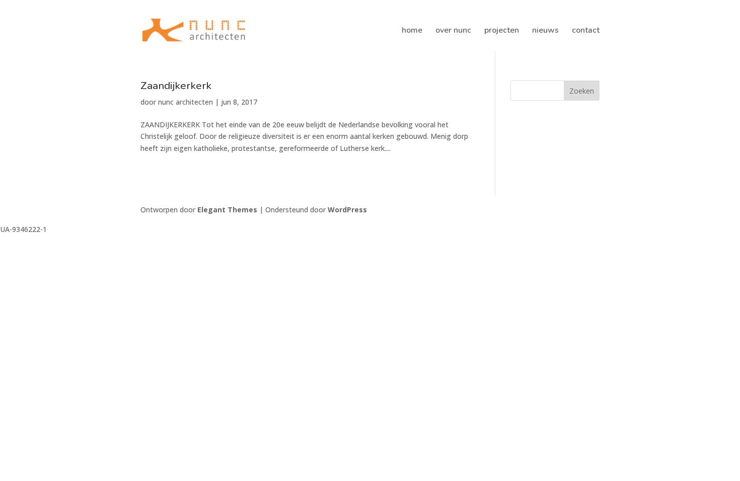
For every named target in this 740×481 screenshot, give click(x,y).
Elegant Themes (227, 209)
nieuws (545, 31)
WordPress (347, 209)
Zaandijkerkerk (175, 85)
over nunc (453, 31)
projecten (501, 31)
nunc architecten (185, 102)
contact (586, 31)
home (412, 31)
